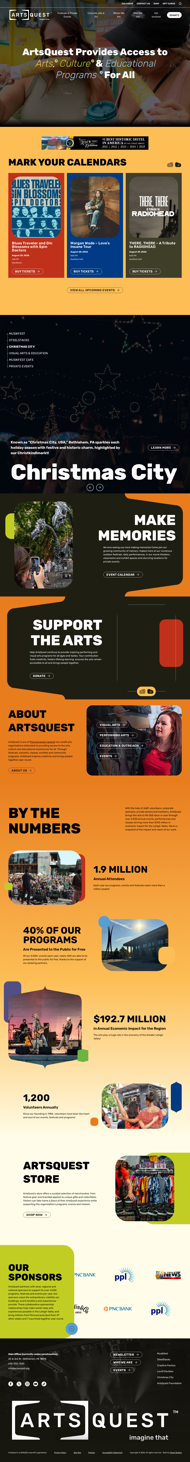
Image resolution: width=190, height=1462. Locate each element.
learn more (161, 459)
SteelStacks (19, 340)
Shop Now (34, 1215)
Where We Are (118, 15)
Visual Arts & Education (29, 353)
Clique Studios (176, 1453)
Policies (91, 1453)
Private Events (21, 366)
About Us (19, 770)
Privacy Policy (60, 1453)
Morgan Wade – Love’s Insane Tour (90, 245)
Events (106, 756)
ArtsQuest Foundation (169, 1383)
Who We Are (137, 15)
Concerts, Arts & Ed (96, 15)
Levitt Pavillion (165, 1371)
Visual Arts (110, 725)
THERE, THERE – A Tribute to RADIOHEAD (152, 245)
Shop (156, 3)
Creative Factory (166, 1365)
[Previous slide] (90, 487)
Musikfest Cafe (21, 360)
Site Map (77, 1453)
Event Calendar (120, 574)
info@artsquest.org (19, 1368)
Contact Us (143, 3)
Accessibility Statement (112, 1453)
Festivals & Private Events (67, 15)
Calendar (127, 3)
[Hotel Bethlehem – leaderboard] (95, 142)
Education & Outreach (119, 745)
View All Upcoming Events (92, 290)
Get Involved (156, 15)
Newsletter (123, 1354)
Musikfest (17, 333)
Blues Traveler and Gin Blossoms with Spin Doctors (32, 246)
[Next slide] (99, 487)
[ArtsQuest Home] (30, 14)
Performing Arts (114, 735)
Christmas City (21, 346)
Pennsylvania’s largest (42, 742)
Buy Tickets (25, 271)
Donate (174, 15)
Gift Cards (169, 3)
